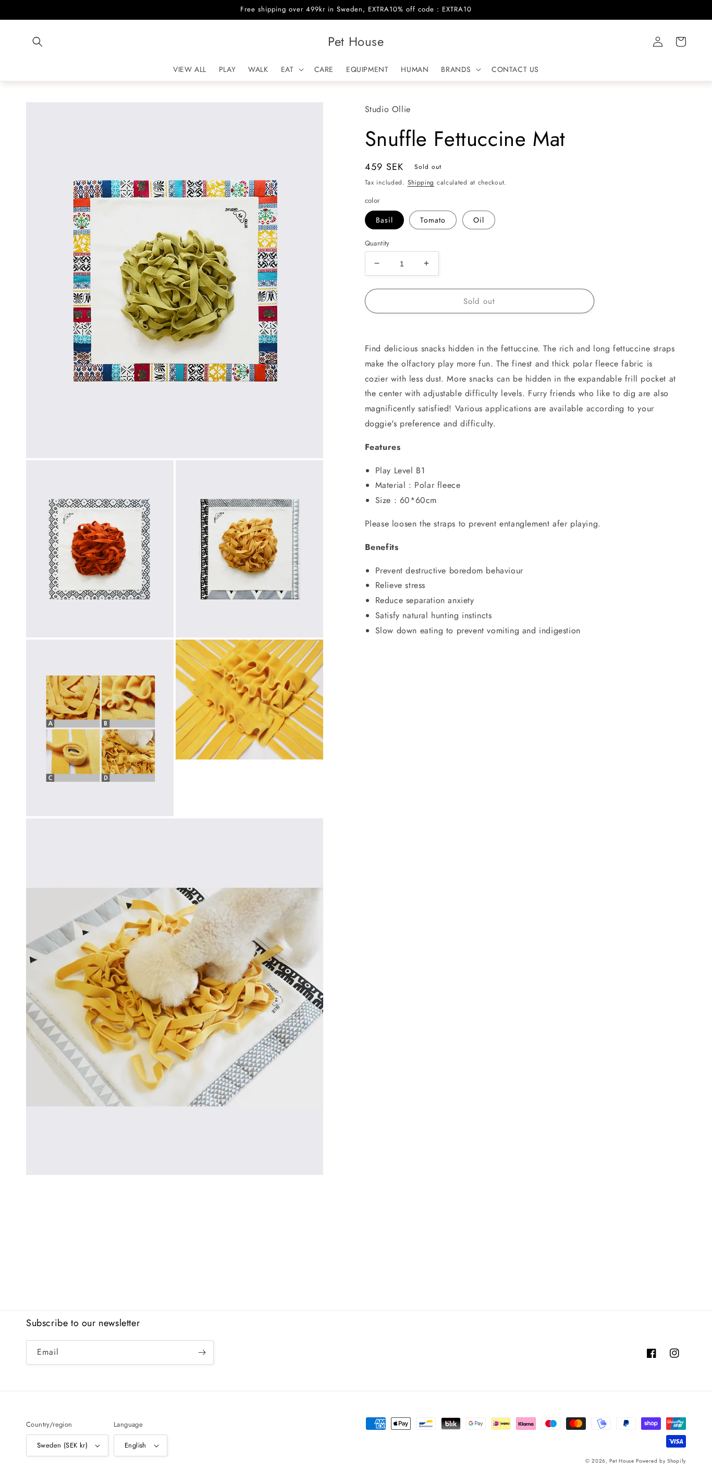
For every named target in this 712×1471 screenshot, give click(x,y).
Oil (478, 219)
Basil (384, 219)
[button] (37, 41)
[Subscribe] (201, 1352)
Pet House (622, 1461)
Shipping (421, 182)
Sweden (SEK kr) (62, 1445)
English (135, 1445)
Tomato (433, 219)
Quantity (377, 243)
